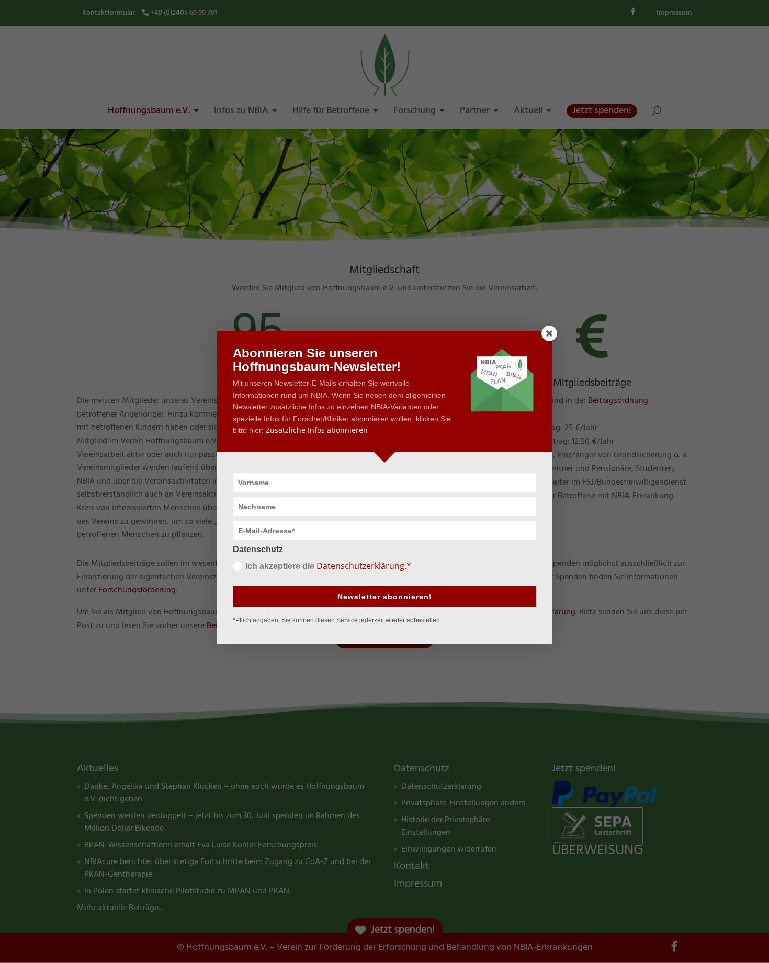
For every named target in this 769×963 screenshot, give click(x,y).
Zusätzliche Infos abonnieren (317, 430)
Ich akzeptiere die (328, 566)
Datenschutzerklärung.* (363, 566)
